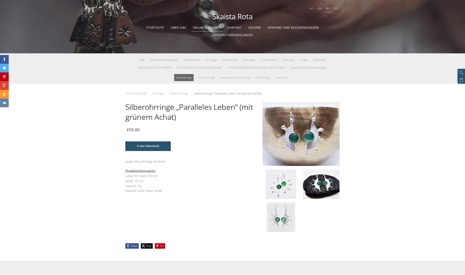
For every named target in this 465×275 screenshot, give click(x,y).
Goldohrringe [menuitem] (263, 77)
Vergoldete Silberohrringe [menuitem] (235, 77)
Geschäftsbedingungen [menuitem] (232, 35)
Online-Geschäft (135, 93)
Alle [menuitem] (142, 60)
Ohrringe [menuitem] (211, 60)
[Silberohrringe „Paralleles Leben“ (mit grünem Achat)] (280, 184)
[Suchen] (461, 72)
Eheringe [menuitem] (288, 60)
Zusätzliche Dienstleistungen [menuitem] (308, 68)
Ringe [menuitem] (304, 60)
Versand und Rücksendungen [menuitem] (293, 28)
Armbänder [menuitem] (230, 60)
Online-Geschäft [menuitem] (207, 28)
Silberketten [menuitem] (269, 60)
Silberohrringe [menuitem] (184, 77)
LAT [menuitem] (312, 8)
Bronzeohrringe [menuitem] (206, 77)
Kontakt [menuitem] (235, 28)
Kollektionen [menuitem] (191, 60)
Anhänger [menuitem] (249, 60)
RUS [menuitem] (336, 8)
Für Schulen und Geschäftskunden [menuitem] (199, 68)
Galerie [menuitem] (254, 28)
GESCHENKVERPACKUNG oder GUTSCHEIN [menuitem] (256, 68)
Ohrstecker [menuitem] (282, 77)
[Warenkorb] (461, 80)
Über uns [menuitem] (178, 28)
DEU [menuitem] (328, 8)
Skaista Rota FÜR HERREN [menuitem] (155, 68)
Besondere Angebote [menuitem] (164, 60)
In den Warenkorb (148, 146)
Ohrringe (158, 93)
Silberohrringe (179, 93)
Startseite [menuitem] (155, 28)
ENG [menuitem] (319, 8)
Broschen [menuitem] (319, 60)
